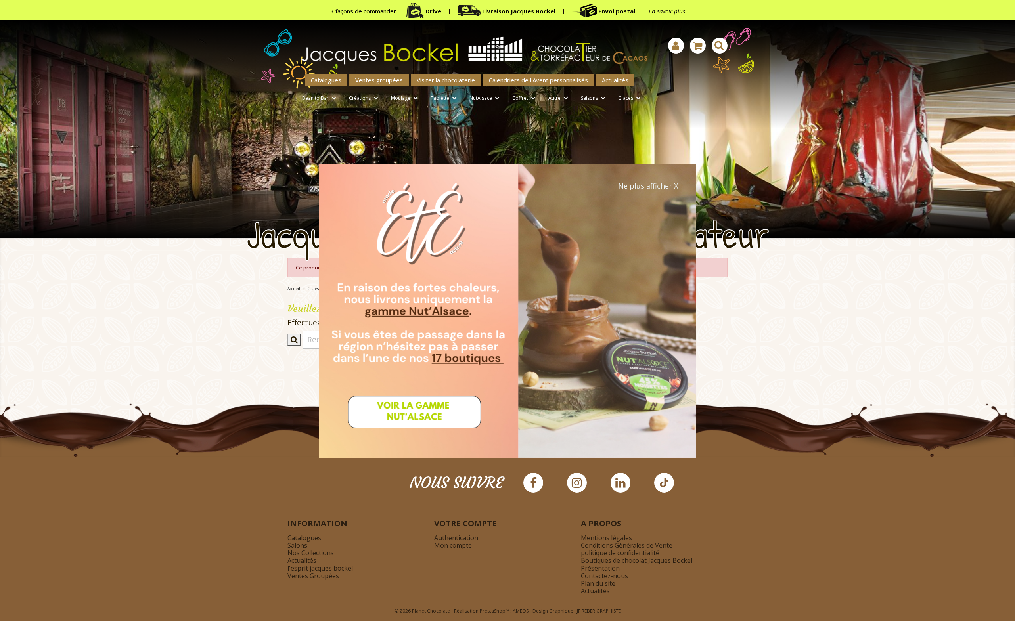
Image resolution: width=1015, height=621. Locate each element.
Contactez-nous (604, 575)
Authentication (456, 537)
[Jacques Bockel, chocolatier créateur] (469, 46)
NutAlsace (485, 98)
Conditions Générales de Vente (626, 545)
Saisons (594, 98)
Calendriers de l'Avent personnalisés (538, 80)
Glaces (630, 98)
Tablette (445, 98)
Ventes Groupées (313, 575)
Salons (297, 545)
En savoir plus (667, 11)
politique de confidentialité (620, 552)
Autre (559, 98)
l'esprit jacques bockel (320, 568)
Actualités (615, 80)
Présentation (600, 568)
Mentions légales (606, 537)
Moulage (405, 98)
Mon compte (453, 545)
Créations (365, 98)
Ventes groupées (379, 80)
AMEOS (521, 611)
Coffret (525, 98)
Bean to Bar (320, 98)
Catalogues (326, 80)
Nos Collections (310, 552)
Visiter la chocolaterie (446, 80)
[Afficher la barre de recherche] (720, 46)
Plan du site (598, 583)
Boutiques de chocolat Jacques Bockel (636, 560)
